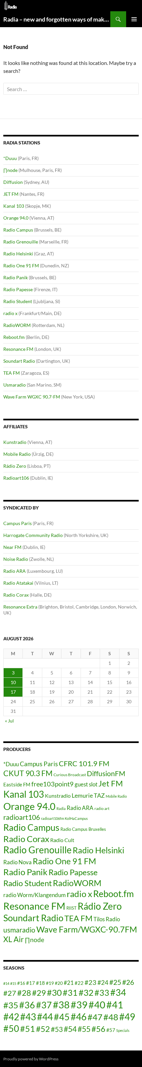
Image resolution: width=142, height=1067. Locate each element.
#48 (110, 1017)
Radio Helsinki (18, 253)
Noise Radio (15, 559)
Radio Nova (17, 862)
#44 (45, 1016)
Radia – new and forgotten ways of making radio (56, 19)
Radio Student (17, 301)
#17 (30, 983)
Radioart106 (16, 478)
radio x (10, 313)
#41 (114, 1004)
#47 (95, 1017)
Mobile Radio (17, 454)
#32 (86, 992)
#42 (11, 1016)
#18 (40, 983)
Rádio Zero (14, 466)
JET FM (10, 194)
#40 (97, 1004)
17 (13, 692)
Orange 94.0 (15, 218)
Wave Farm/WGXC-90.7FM (86, 929)
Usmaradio (14, 385)
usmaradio (19, 930)
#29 (39, 992)
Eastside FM (16, 784)
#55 (84, 1029)
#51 (27, 1029)
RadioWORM (17, 325)
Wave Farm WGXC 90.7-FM (31, 397)
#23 (90, 982)
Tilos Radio (106, 919)
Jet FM (110, 783)
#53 (57, 1029)
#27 (9, 992)
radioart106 (21, 817)
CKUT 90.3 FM (28, 773)
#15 (13, 983)
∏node (10, 170)
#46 (79, 1016)
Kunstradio (14, 442)
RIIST (71, 908)
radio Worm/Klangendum (34, 894)
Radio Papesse (18, 289)
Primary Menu (134, 19)
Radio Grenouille (20, 241)
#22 (79, 983)
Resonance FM (18, 349)
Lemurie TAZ (88, 795)
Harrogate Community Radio (33, 535)
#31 (70, 992)
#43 (28, 1016)
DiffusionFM (106, 773)
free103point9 (52, 784)
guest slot (86, 784)
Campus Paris (17, 523)
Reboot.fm (14, 337)
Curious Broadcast (69, 774)
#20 (59, 983)
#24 (102, 982)
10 (13, 682)
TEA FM (11, 373)
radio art (101, 808)
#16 (21, 983)
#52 (43, 1029)
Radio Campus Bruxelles (83, 829)
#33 (101, 992)
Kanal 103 (13, 206)
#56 (98, 1029)
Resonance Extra (20, 607)
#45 (62, 1017)
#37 (44, 1005)
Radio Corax (16, 595)
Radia (61, 808)
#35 (10, 1005)
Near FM (12, 547)
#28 (24, 992)
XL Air (13, 939)
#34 (118, 992)
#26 (128, 982)
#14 (6, 983)
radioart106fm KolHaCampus (64, 818)
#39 (79, 1004)
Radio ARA (14, 571)
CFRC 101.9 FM (84, 763)
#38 (61, 1004)
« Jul (9, 720)
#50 (11, 1028)
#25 (115, 982)
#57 (110, 1030)
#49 (127, 1016)
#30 (54, 992)
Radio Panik (15, 277)
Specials (122, 1030)
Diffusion (13, 182)
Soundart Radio (19, 361)
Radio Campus (18, 230)
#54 (70, 1029)
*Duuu (10, 158)
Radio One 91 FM (21, 265)
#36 (27, 1005)
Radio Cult (62, 840)
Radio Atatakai (18, 583)
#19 (50, 983)
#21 (69, 982)
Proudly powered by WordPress (30, 1058)
